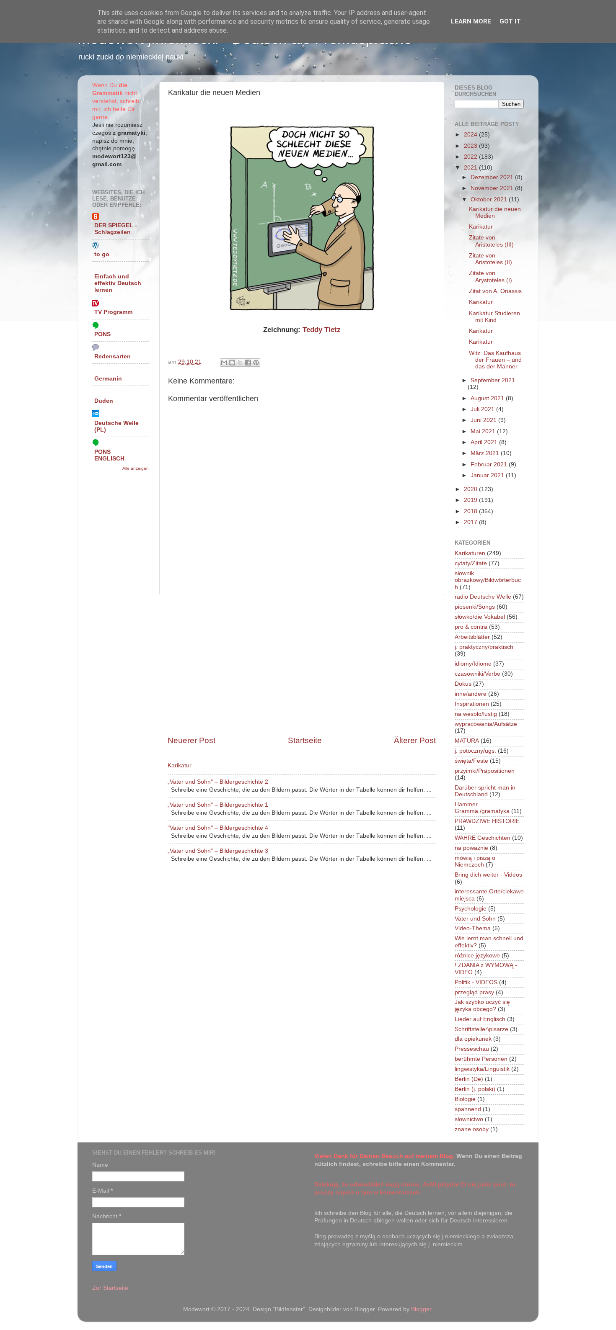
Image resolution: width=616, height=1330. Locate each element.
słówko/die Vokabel (480, 617)
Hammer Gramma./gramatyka (482, 807)
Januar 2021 (488, 475)
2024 (471, 134)
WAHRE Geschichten (482, 838)
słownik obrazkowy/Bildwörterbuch (488, 580)
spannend (468, 1109)
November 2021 (493, 188)
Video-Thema (473, 928)
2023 (471, 146)
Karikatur (180, 765)
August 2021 (488, 398)
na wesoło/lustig (476, 714)
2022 (471, 157)
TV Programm (113, 312)
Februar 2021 (490, 464)
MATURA (467, 741)
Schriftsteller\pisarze (481, 1029)
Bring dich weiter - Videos (488, 875)
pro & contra (471, 627)
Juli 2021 (483, 409)
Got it (510, 21)
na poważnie (471, 848)
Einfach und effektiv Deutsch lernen (117, 283)
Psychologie (471, 909)
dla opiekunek (473, 1039)
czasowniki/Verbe (477, 674)
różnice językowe (477, 955)
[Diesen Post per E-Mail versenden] (224, 362)
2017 (471, 522)
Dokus (463, 684)
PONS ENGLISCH (109, 455)
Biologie (465, 1099)
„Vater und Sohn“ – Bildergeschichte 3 (218, 851)
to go (101, 254)
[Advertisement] (302, 665)
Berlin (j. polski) (475, 1089)
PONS (102, 334)
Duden (103, 401)
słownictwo (469, 1119)
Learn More (471, 21)
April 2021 (485, 442)
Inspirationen (472, 704)
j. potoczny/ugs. (475, 751)
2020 (471, 489)
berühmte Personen (481, 1059)
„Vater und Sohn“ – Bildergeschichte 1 (218, 805)
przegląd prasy (474, 992)
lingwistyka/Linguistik (482, 1069)
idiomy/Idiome (473, 664)
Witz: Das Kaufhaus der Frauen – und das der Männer (495, 360)
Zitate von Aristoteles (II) (490, 258)
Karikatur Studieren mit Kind (494, 316)
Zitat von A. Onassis (495, 291)
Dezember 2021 (493, 177)
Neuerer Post (191, 740)
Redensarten (112, 356)
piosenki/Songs (475, 607)
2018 (471, 511)
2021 (471, 168)
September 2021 (493, 380)
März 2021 (486, 453)
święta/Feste (471, 761)
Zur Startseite (110, 1288)
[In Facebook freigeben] (248, 362)
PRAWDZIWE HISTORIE (487, 821)
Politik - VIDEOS (476, 982)
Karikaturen (470, 553)
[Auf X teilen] (240, 362)
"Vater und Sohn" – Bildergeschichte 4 (218, 828)
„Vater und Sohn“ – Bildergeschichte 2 (218, 782)
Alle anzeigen (135, 468)
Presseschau (472, 1049)
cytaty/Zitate (471, 563)
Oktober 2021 (490, 199)
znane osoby (472, 1129)
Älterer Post (415, 740)
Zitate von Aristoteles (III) (491, 240)
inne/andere (471, 694)
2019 (471, 500)
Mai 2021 (484, 431)
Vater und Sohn (475, 919)
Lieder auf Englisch (480, 1019)
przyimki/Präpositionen (485, 771)
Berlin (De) (469, 1079)
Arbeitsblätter (472, 637)
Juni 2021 (484, 420)
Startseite (305, 740)
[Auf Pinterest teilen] (256, 362)
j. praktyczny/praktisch (484, 647)
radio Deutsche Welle (483, 597)
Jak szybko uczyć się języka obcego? (482, 1005)
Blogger (421, 1309)
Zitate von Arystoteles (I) (490, 276)
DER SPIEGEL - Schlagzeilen (115, 228)
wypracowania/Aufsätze (486, 724)
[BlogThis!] (232, 362)
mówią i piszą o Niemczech (475, 861)
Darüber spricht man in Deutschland (485, 791)
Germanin (108, 379)
